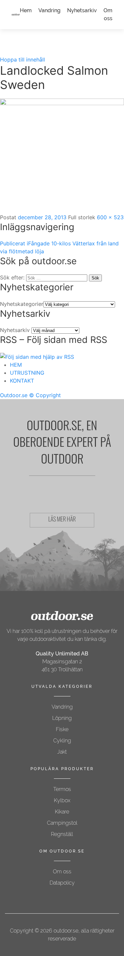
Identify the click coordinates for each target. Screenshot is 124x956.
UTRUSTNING (27, 372)
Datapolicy (62, 883)
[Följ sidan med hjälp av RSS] (37, 356)
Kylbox (62, 800)
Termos (62, 789)
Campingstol (62, 823)
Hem (26, 10)
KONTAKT (22, 380)
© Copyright (45, 395)
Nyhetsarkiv (82, 10)
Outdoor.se (13, 395)
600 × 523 (110, 217)
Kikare (62, 812)
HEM (16, 364)
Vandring (49, 10)
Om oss (62, 871)
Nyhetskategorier (21, 304)
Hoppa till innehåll (22, 59)
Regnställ (62, 834)
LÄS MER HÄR (62, 520)
